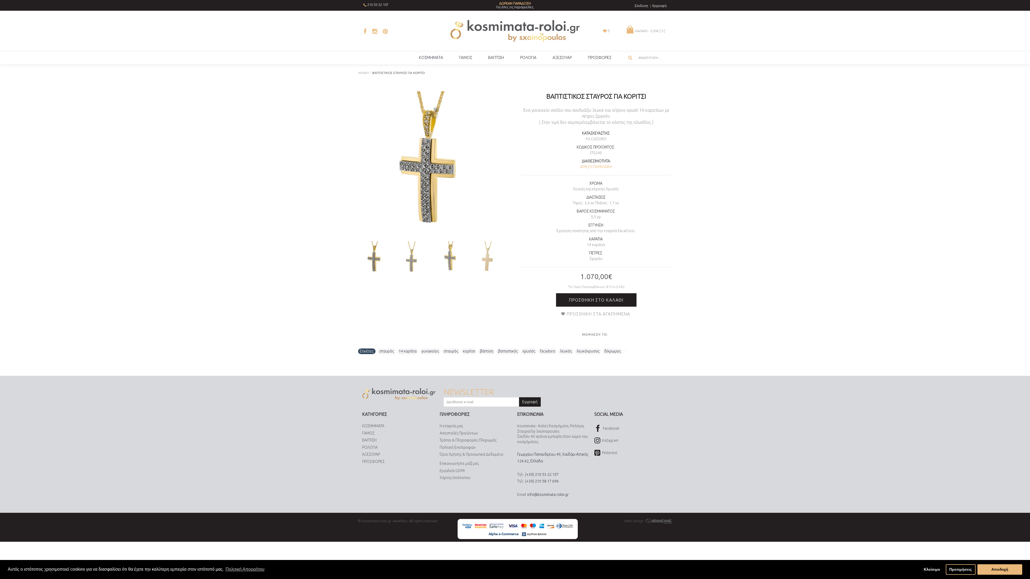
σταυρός (386, 351)
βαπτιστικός (508, 351)
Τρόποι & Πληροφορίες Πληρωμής (468, 440)
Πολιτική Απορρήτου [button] (245, 569)
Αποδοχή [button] (999, 569)
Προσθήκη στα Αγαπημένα (598, 313)
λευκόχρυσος (588, 351)
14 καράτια (408, 351)
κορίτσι (469, 351)
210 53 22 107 (377, 4)
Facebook (611, 428)
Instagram (610, 440)
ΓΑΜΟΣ (368, 433)
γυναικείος (430, 351)
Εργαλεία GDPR (452, 471)
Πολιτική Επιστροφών (458, 447)
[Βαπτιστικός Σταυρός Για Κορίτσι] (431, 164)
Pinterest (609, 453)
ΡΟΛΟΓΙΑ (370, 447)
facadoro (547, 351)
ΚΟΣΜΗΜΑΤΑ (373, 426)
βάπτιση (486, 351)
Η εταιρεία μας (451, 426)
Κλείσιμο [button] (932, 569)
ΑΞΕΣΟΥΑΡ (371, 454)
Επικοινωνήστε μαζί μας (459, 463)
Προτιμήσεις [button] (960, 569)
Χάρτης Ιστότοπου (455, 478)
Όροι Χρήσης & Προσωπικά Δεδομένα (471, 454)
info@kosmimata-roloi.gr (548, 494)
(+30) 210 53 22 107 (542, 474)
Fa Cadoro (596, 139)
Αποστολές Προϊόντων (459, 433)
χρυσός (529, 351)
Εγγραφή (530, 402)
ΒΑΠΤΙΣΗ (369, 440)
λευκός (566, 351)
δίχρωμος (612, 351)
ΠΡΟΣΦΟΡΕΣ (373, 461)
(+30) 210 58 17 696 (542, 481)
